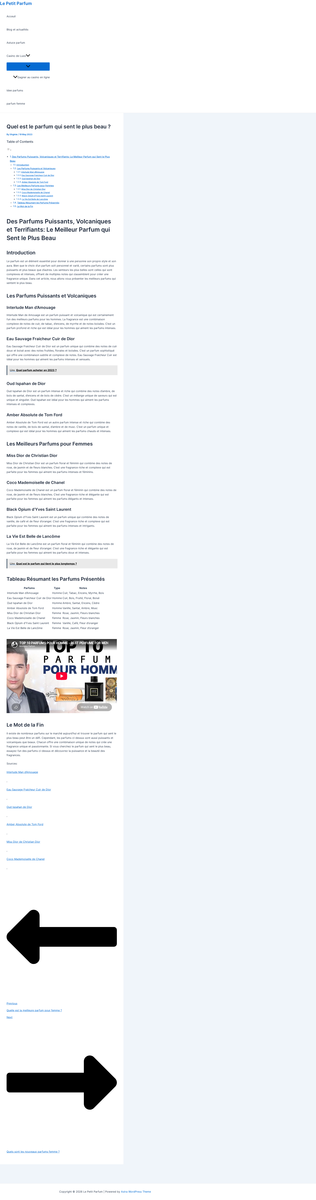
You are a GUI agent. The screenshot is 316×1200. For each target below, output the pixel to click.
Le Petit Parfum (16, 3)
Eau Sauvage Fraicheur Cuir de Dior (38, 175)
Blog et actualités (17, 29)
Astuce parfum (16, 42)
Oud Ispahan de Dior (31, 178)
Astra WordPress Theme (136, 1191)
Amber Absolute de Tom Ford (35, 182)
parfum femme (16, 103)
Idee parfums (15, 90)
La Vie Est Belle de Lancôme (35, 199)
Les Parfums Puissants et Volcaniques (36, 168)
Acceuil (11, 16)
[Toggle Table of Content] (9, 149)
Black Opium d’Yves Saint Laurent (37, 196)
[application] (28, 55)
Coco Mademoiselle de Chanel (36, 192)
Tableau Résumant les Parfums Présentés (38, 202)
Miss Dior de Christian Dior (33, 189)
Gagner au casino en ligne (33, 77)
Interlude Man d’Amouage (32, 172)
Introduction (22, 165)
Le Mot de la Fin (25, 206)
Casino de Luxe (16, 55)
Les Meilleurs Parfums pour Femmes (35, 185)
